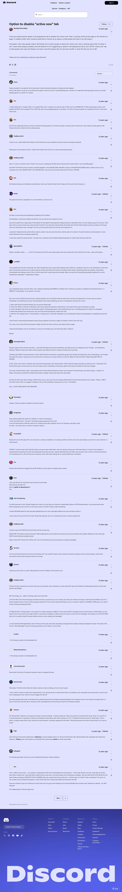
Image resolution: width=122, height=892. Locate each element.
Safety (80, 825)
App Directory (52, 831)
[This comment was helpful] (111, 81)
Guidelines (95, 831)
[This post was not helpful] (111, 34)
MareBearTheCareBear (21, 28)
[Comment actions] (111, 90)
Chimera (16, 710)
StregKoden (17, 412)
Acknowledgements (98, 834)
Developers (81, 840)
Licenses (95, 837)
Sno (15, 101)
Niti (15, 178)
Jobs (64, 825)
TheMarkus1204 (18, 136)
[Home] (9, 3)
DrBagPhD (17, 751)
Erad (15, 478)
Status (50, 828)
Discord (54, 8)
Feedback (53, 3)
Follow (104, 24)
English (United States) (13, 827)
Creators (80, 834)
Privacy (94, 825)
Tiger (15, 731)
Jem (15, 766)
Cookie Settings (97, 828)
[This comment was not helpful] (111, 87)
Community (81, 837)
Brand (65, 828)
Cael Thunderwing (19, 498)
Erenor (16, 283)
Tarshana (16, 548)
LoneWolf (17, 261)
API (69, 8)
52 (112, 65)
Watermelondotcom (20, 649)
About (65, 822)
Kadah (16, 193)
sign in (14, 804)
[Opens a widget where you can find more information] (115, 889)
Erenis (16, 82)
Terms (94, 822)
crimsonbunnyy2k (19, 666)
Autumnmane (18, 682)
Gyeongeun (17, 397)
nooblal (16, 634)
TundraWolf (17, 433)
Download (51, 822)
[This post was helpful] (111, 29)
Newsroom (66, 831)
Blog (79, 828)
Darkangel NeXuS (19, 341)
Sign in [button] (111, 3)
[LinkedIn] (15, 65)
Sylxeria (16, 564)
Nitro (49, 825)
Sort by (99, 73)
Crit (15, 462)
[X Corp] (12, 65)
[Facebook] (10, 65)
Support (80, 822)
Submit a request (64, 3)
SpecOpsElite (18, 246)
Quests (80, 843)
